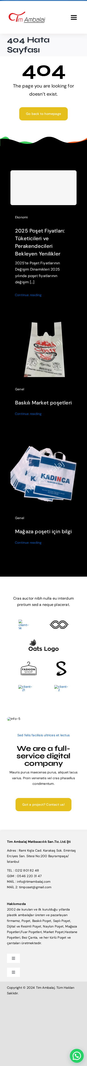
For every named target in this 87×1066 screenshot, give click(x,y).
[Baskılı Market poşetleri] (43, 324)
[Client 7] (61, 663)
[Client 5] (59, 622)
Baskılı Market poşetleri (43, 402)
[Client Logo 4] (28, 663)
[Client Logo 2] (61, 687)
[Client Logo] (43, 641)
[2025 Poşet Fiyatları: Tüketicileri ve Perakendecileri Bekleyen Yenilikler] (43, 187)
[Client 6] (24, 621)
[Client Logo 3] (26, 687)
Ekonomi (21, 217)
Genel (19, 389)
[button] (77, 1056)
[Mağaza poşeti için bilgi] (43, 442)
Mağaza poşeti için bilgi (43, 531)
